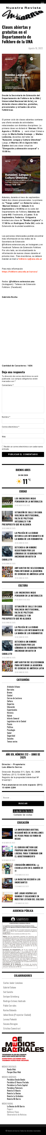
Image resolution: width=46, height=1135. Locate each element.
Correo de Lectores (14, 698)
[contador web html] (23, 811)
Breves (9, 692)
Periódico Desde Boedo (16, 1079)
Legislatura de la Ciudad (16, 721)
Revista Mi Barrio (14, 1098)
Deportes (10, 704)
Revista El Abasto (14, 1090)
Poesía (9, 724)
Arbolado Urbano (13, 686)
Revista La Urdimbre (15, 1096)
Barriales (10, 689)
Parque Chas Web (14, 1072)
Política (10, 727)
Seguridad (11, 735)
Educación (11, 706)
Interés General (13, 718)
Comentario (8, 385)
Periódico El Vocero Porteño (18, 1082)
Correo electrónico (10, 427)
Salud (9, 732)
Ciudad (9, 695)
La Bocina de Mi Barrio (16, 1106)
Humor (9, 715)
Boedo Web (11, 1069)
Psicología (11, 730)
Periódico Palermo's (15, 1087)
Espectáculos (12, 709)
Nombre (6, 417)
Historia (10, 712)
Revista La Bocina (14, 1093)
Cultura (10, 701)
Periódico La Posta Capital (17, 1085)
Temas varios (12, 741)
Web (4, 437)
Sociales (10, 738)
